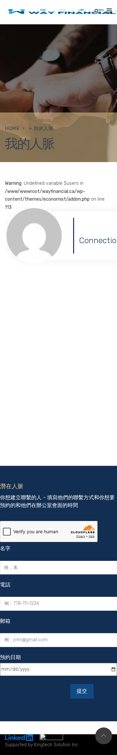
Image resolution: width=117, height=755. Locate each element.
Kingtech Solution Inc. (56, 745)
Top (103, 735)
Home (12, 128)
